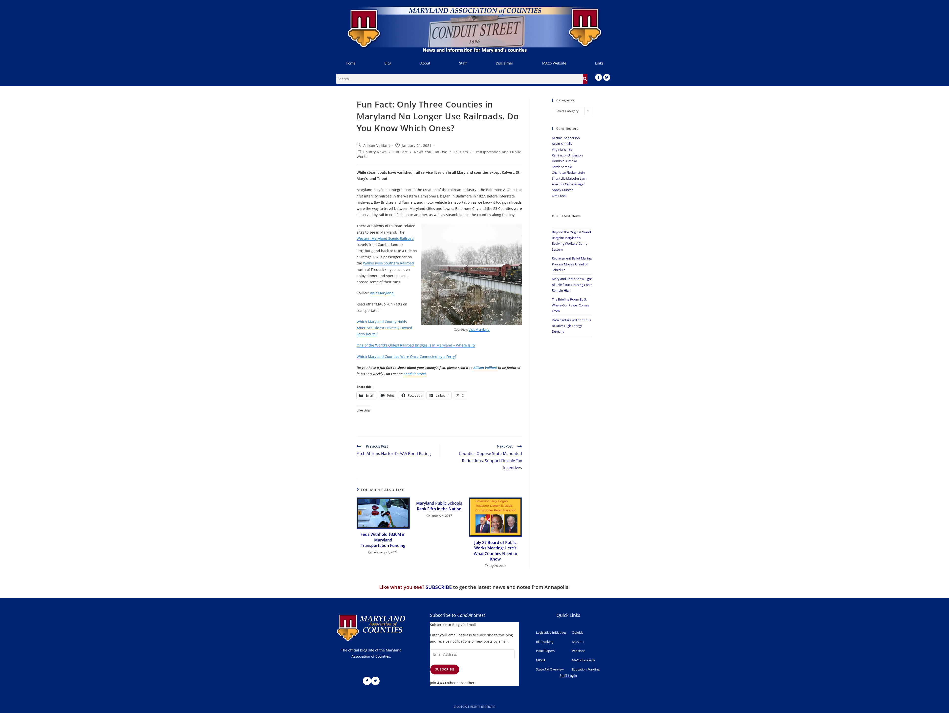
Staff (463, 63)
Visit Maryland (479, 329)
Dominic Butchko (564, 161)
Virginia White (562, 149)
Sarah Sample (562, 167)
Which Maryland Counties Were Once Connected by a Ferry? (406, 356)
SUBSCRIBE (439, 587)
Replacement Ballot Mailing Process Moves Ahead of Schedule (572, 264)
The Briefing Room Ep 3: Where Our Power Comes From (570, 305)
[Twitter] (606, 77)
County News (375, 152)
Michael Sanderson (566, 138)
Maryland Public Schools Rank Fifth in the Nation (439, 505)
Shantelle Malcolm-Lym (569, 178)
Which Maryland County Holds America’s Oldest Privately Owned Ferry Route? (384, 327)
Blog (387, 63)
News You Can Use (430, 152)
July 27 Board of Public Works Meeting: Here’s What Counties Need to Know (495, 551)
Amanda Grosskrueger (568, 184)
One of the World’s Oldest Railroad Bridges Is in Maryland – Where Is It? (416, 345)
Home (350, 63)
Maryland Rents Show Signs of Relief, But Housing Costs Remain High (572, 285)
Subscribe (444, 669)
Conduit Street (415, 373)
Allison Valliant (376, 145)
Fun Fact (400, 152)
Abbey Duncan (562, 190)
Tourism (460, 152)
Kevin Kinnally (562, 143)
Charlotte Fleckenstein (568, 172)
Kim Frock (559, 196)
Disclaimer (504, 63)
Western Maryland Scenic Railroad (385, 238)
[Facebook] (598, 77)
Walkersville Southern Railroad (388, 263)
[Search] (585, 79)
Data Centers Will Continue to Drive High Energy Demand (571, 326)
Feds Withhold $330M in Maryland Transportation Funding (383, 540)
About (425, 63)
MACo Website (554, 63)
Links (599, 63)
